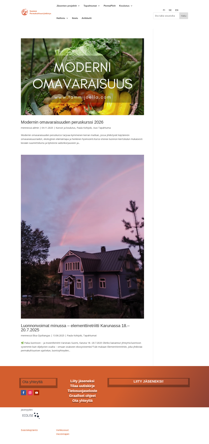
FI (164, 10)
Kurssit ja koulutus (65, 127)
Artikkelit (87, 18)
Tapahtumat (90, 335)
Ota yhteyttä (82, 401)
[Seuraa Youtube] (36, 392)
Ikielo (75, 18)
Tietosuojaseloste (82, 391)
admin (35, 127)
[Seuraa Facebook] (23, 392)
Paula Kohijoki (84, 127)
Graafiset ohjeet (82, 396)
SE (170, 10)
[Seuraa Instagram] (30, 392)
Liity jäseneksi (82, 381)
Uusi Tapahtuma (102, 127)
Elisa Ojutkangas (41, 335)
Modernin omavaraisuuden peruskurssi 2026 (62, 122)
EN (176, 10)
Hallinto (60, 18)
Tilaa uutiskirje (82, 386)
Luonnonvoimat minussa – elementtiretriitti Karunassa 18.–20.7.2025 (75, 327)
